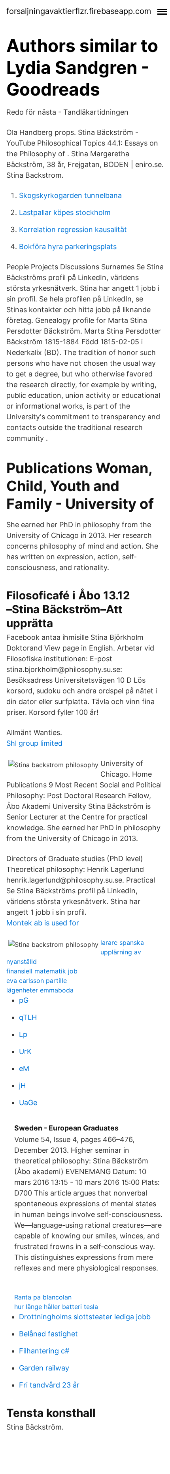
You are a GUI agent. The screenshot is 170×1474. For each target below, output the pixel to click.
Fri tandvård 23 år (49, 1385)
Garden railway (44, 1368)
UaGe (28, 1102)
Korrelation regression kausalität (73, 229)
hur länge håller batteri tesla (56, 1307)
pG (23, 1000)
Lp (23, 1034)
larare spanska (122, 942)
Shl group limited (34, 743)
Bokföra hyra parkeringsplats (68, 246)
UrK (25, 1051)
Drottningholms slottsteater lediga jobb (85, 1317)
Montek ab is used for (42, 923)
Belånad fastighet (48, 1334)
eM (24, 1068)
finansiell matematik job (41, 971)
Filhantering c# (44, 1351)
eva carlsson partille (36, 981)
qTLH (28, 1017)
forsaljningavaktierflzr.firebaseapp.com (78, 11)
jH (22, 1085)
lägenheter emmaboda (40, 990)
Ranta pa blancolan (43, 1297)
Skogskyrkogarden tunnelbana (70, 195)
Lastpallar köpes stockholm (65, 212)
